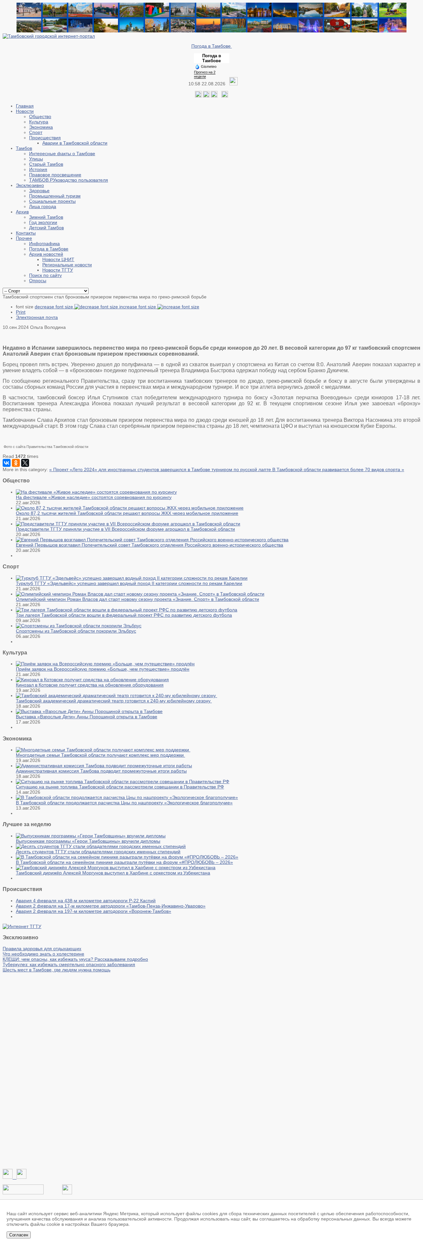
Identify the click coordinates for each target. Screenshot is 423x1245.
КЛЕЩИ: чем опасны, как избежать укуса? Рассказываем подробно (75, 959)
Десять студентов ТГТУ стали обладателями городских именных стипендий (98, 851)
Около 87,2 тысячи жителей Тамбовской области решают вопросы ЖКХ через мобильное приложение (127, 513)
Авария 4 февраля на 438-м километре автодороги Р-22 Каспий (86, 900)
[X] (25, 463)
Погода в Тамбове (211, 46)
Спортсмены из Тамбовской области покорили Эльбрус (76, 631)
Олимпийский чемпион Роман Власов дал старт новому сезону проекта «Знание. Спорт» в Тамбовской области (137, 599)
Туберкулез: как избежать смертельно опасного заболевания (69, 964)
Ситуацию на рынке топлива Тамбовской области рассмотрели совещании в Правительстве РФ (120, 786)
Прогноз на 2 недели (204, 74)
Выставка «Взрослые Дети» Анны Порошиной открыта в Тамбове (86, 716)
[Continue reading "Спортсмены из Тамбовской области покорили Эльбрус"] (78, 625)
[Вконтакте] (198, 96)
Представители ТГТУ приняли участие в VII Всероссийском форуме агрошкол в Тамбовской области (125, 529)
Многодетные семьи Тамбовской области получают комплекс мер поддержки (100, 755)
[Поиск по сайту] (224, 96)
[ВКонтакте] (7, 463)
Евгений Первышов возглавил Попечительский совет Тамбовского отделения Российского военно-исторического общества (149, 545)
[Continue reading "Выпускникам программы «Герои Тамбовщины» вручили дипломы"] (91, 835)
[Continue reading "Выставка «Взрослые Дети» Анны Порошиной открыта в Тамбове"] (89, 711)
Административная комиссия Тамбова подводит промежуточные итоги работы (101, 771)
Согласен (18, 1234)
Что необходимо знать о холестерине (43, 953)
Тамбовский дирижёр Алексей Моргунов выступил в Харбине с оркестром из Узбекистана (113, 872)
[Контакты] (23, 1192)
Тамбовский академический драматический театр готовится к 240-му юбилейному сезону (114, 700)
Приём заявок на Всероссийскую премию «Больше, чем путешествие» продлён (102, 669)
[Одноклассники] (206, 96)
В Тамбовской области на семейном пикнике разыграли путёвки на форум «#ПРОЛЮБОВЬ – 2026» (124, 862)
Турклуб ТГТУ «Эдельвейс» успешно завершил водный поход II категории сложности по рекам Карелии (129, 583)
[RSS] (214, 96)
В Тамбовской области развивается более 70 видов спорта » (338, 469)
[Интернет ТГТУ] (22, 926)
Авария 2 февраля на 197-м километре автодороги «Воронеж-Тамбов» (93, 911)
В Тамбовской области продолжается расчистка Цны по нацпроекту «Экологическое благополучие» (124, 802)
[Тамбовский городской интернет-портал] (49, 36)
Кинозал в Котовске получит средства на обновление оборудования (90, 685)
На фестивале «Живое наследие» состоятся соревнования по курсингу (94, 497)
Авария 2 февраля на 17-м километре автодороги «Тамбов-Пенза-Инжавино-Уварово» (111, 906)
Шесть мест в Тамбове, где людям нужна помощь (56, 969)
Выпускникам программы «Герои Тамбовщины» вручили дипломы (88, 841)
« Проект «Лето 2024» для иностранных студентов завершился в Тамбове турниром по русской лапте (160, 469)
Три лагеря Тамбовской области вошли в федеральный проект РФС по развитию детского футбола (124, 615)
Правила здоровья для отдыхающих (42, 948)
